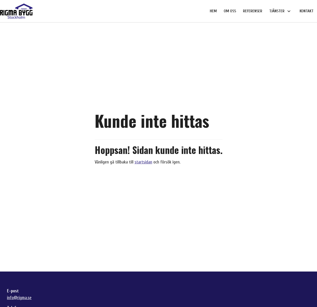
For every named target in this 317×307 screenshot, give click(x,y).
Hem (213, 11)
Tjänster (277, 11)
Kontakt (307, 11)
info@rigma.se (19, 297)
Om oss (230, 11)
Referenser (252, 11)
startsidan (143, 162)
